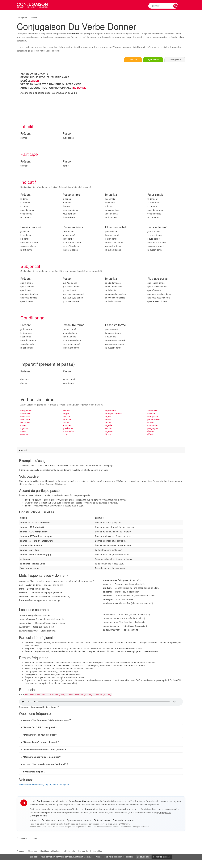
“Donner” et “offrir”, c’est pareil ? (40, 727)
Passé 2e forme (115, 325)
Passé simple (71, 195)
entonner (67, 425)
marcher (98, 404)
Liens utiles (97, 851)
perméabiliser (153, 419)
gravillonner (68, 428)
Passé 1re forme (73, 325)
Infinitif (26, 126)
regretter (109, 431)
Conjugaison (22, 17)
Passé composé (30, 227)
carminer (67, 419)
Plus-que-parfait (115, 227)
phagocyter (152, 428)
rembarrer (25, 422)
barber (66, 422)
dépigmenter (26, 410)
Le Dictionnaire (69, 851)
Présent (25, 134)
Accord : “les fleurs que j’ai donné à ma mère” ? (47, 719)
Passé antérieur (73, 227)
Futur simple (155, 195)
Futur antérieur (157, 227)
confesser (25, 434)
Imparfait (111, 195)
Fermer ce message (162, 856)
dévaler (150, 434)
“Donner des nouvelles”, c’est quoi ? (42, 756)
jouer (91, 404)
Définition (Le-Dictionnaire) (31, 784)
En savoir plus (143, 856)
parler (76, 404)
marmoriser (25, 413)
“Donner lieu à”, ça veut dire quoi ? (41, 742)
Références (32, 851)
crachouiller (152, 425)
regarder (84, 404)
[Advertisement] (145, 92)
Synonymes (153, 59)
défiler (108, 422)
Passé (67, 134)
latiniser (66, 416)
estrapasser (153, 416)
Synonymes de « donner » (79, 820)
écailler (108, 428)
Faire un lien (83, 851)
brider (65, 434)
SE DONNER (80, 87)
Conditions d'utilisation (49, 851)
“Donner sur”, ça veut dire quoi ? (40, 734)
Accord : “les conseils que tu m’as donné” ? (45, 764)
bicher (108, 434)
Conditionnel (33, 317)
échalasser (25, 416)
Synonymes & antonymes (57, 784)
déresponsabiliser (113, 413)
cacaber (151, 413)
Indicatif (28, 182)
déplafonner (110, 410)
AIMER (35, 80)
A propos (20, 851)
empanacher (69, 431)
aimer (69, 404)
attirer (23, 431)
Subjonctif (30, 266)
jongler (66, 413)
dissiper (151, 431)
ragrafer (109, 425)
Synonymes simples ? (34, 771)
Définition (133, 59)
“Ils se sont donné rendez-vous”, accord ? (44, 749)
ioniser (108, 419)
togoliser (24, 428)
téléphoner (25, 419)
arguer (108, 416)
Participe (29, 154)
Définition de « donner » (53, 820)
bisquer (66, 410)
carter (23, 425)
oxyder (150, 422)
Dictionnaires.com (102, 820)
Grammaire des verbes (123, 820)
